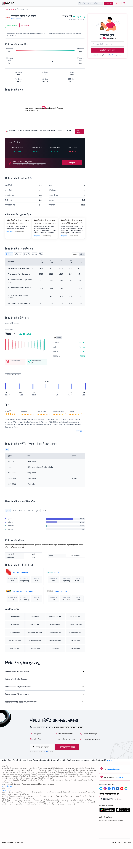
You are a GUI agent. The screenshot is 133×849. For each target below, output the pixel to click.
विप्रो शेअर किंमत (34, 624)
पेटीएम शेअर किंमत (35, 648)
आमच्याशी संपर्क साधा (7, 786)
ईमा (55, 338)
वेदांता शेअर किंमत (14, 648)
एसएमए (59, 338)
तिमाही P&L (9, 254)
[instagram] (105, 789)
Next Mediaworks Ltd (21, 572)
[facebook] (113, 789)
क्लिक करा (110, 760)
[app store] (123, 810)
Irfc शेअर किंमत (35, 616)
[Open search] (80, 3)
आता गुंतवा (72, 163)
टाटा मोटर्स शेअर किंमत (15, 640)
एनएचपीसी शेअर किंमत (55, 640)
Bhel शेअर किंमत (75, 648)
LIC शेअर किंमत (55, 648)
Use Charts (78, 131)
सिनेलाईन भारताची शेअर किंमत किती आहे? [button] (17, 671)
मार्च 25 (44, 511)
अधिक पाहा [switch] (79, 431)
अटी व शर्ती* (110, 55)
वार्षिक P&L (18, 254)
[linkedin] (117, 789)
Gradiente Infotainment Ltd (64, 591)
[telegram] (100, 789)
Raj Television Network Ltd (23, 591)
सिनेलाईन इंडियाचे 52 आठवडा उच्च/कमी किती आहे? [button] (21, 702)
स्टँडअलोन (75, 254)
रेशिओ (40, 254)
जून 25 (38, 511)
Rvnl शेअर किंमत (75, 640)
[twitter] (109, 789)
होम (7, 9)
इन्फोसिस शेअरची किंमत (75, 632)
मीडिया (12, 19)
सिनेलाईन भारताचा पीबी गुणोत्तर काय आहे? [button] (17, 694)
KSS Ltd (57, 572)
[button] (127, 3)
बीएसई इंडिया (9, 231)
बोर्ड (7, 450)
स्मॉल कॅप (18, 19)
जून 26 (8, 511)
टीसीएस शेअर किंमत (15, 616)
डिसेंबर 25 (22, 511)
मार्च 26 (15, 511)
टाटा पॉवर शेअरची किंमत (55, 632)
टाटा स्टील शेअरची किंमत (75, 624)
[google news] (125, 789)
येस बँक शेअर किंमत (15, 632)
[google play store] (107, 810)
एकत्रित (82, 254)
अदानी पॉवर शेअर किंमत (35, 640)
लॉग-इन (118, 3)
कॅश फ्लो (34, 254)
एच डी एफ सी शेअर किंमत (35, 632)
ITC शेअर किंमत (15, 624)
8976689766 (120, 777)
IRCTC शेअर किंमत (75, 616)
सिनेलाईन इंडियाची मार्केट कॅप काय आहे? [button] (17, 679)
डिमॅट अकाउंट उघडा (67, 747)
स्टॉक (12, 9)
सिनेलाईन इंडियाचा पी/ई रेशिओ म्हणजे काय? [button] (18, 687)
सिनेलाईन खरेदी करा (12, 25)
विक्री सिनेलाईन (25, 25)
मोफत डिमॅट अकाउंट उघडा (107, 50)
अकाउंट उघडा (109, 3)
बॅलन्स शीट (27, 254)
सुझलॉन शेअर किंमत (55, 624)
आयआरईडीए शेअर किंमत (55, 616)
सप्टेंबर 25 (30, 511)
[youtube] (121, 789)
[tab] (45, 671)
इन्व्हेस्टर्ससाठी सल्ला (7, 790)
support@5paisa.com (113, 769)
